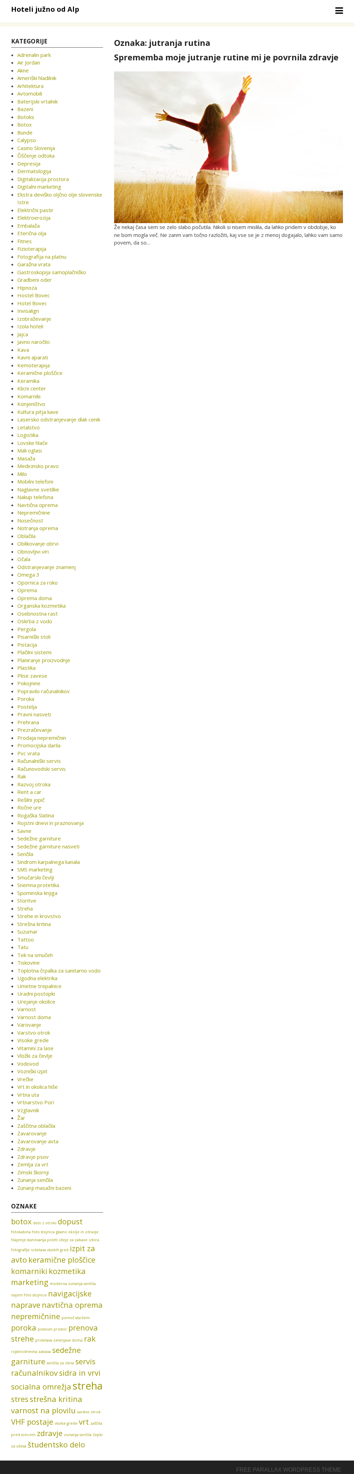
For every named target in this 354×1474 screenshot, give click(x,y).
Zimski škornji (33, 1172)
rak (90, 1339)
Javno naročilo (33, 341)
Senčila (25, 853)
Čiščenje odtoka (36, 155)
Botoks (25, 116)
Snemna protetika (38, 885)
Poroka (25, 698)
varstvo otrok (89, 1412)
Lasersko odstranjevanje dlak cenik (58, 419)
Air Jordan (28, 62)
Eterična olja (31, 233)
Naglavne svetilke (38, 489)
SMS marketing (35, 869)
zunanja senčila (78, 1434)
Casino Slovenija (36, 148)
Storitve (26, 900)
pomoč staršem (76, 1317)
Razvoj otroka (33, 784)
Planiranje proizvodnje (43, 660)
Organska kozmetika (41, 605)
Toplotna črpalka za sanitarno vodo (59, 970)
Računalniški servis (39, 760)
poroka (23, 1328)
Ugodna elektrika (37, 978)
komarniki (29, 1271)
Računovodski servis (41, 768)
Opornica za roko (37, 582)
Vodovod (28, 1063)
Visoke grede (33, 1040)
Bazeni (25, 109)
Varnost (26, 1009)
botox (21, 1221)
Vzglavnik (28, 1110)
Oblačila (26, 535)
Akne (23, 70)
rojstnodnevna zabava (31, 1351)
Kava (23, 349)
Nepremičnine (33, 512)
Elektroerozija (33, 217)
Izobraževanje (34, 318)
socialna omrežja (41, 1387)
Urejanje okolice (36, 1001)
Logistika (27, 434)
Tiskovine (28, 962)
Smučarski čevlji (35, 877)
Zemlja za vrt (32, 1164)
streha (88, 1386)
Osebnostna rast (37, 613)
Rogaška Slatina (35, 815)
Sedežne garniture (39, 838)
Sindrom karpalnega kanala (48, 861)
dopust (70, 1221)
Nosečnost (30, 520)
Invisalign (28, 310)
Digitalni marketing (39, 186)
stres (19, 1399)
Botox (24, 124)
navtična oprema (72, 1305)
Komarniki (28, 396)
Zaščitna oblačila (36, 1125)
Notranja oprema (37, 528)
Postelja (27, 706)
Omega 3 (28, 574)
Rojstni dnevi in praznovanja (50, 822)
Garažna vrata (33, 264)
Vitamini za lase (35, 1048)
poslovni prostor (52, 1329)
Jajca (22, 334)
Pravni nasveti (34, 714)
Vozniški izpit (32, 1071)
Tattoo (25, 939)
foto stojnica (43, 1231)
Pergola (26, 629)
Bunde (24, 132)
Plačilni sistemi (34, 652)
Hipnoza (27, 287)
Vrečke (25, 1079)
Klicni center (31, 388)
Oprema (27, 590)
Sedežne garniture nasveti (48, 846)
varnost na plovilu (43, 1410)
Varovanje (29, 1024)
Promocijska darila (38, 745)
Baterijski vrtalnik (37, 101)
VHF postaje (32, 1422)
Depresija (28, 163)
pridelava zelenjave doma (59, 1340)
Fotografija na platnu (41, 256)
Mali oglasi (29, 450)
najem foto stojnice (29, 1295)
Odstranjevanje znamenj (46, 567)
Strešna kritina (34, 923)
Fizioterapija (31, 248)
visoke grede (66, 1423)
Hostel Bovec (33, 295)
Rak (21, 776)
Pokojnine (28, 683)
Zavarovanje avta (37, 1141)
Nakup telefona (35, 497)
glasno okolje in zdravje (77, 1231)
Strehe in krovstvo (39, 916)
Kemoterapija (33, 365)
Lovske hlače (32, 442)
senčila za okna (60, 1363)
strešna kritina (56, 1399)
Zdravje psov (33, 1156)
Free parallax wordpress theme (288, 1470)
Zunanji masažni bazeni (44, 1187)
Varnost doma (34, 1017)
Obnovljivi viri (33, 551)
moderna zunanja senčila (73, 1283)
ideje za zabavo (73, 1239)
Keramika (28, 380)
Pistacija (27, 644)
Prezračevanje (34, 729)
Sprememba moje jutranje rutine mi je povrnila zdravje (226, 57)
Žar (21, 1117)
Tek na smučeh (35, 955)
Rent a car (29, 791)
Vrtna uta (28, 1094)
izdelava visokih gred (49, 1249)
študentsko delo (56, 1445)
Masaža (26, 458)
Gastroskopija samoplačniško (51, 272)
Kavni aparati (32, 357)
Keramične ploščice (40, 372)
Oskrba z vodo (34, 621)
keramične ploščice (61, 1260)
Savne (24, 830)
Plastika (26, 667)
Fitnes (24, 241)
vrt (84, 1422)
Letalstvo (28, 427)
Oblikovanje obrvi (37, 543)
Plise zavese (32, 675)
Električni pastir (35, 210)
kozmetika (67, 1271)
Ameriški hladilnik (36, 77)
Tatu (22, 947)
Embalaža (28, 225)
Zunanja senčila (35, 1179)
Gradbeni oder (34, 279)
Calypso (26, 140)
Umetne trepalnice (39, 986)
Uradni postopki (36, 993)
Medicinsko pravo (38, 465)
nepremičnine (35, 1316)
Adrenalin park (34, 54)
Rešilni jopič (31, 799)
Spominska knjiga (37, 892)
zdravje (50, 1433)
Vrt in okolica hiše (37, 1086)
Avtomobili (29, 93)
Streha (25, 908)
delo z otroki (44, 1223)
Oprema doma (34, 598)
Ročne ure (29, 807)
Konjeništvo (31, 403)
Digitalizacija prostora (43, 179)
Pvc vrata (28, 753)
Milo (22, 473)
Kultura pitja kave (37, 411)
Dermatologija (34, 171)
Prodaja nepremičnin (41, 737)
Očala (23, 559)
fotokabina (21, 1231)
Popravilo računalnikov (43, 691)
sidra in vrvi (80, 1373)
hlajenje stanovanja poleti (34, 1239)
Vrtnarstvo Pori (35, 1102)
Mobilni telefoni (35, 481)
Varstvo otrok (33, 1032)
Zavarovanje (32, 1133)
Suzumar (27, 931)
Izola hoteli (30, 326)
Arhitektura (30, 85)
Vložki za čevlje (35, 1055)
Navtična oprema (37, 504)
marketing (29, 1282)
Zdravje (26, 1148)
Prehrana (28, 722)
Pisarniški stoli (33, 636)
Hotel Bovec (32, 303)
